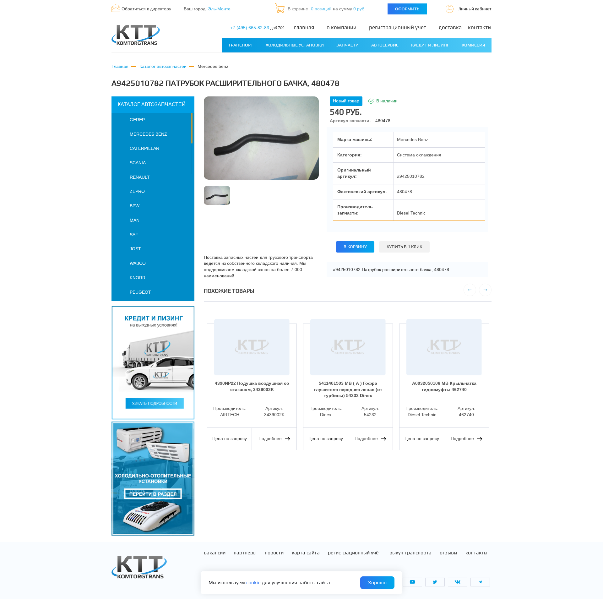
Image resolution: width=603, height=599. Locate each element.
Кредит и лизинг (430, 44)
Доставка (450, 27)
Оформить (407, 8)
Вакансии (214, 553)
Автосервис (385, 44)
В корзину (355, 246)
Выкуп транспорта (410, 553)
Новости (274, 553)
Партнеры (245, 553)
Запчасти (347, 44)
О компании (341, 27)
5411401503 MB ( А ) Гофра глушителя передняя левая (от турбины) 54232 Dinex (348, 389)
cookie (253, 582)
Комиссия (473, 44)
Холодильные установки (295, 44)
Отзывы (448, 553)
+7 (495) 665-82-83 (257, 27)
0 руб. (359, 8)
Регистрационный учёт (354, 553)
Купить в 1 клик (404, 246)
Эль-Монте (219, 8)
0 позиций (321, 8)
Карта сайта (306, 553)
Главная (304, 27)
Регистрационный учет (397, 27)
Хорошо (377, 582)
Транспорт (240, 44)
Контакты (480, 27)
